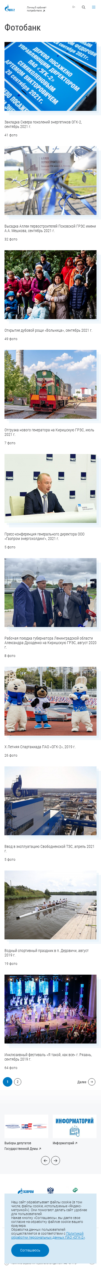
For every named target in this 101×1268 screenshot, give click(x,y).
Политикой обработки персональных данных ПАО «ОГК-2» (48, 1235)
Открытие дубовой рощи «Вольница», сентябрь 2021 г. (48, 330)
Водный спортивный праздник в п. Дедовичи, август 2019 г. (46, 952)
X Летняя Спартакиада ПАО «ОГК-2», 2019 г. (39, 747)
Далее (81, 1082)
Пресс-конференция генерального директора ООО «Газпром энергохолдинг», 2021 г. (44, 536)
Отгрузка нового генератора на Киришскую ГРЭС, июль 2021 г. (49, 432)
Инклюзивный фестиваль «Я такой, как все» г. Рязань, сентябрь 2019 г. (48, 1056)
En (73, 6)
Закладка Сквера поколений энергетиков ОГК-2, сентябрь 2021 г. (43, 124)
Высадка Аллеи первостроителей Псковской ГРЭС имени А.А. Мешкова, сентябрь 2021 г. (50, 228)
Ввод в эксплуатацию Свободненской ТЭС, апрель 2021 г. (49, 848)
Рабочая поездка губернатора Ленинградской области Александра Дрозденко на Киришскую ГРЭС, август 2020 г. (50, 642)
